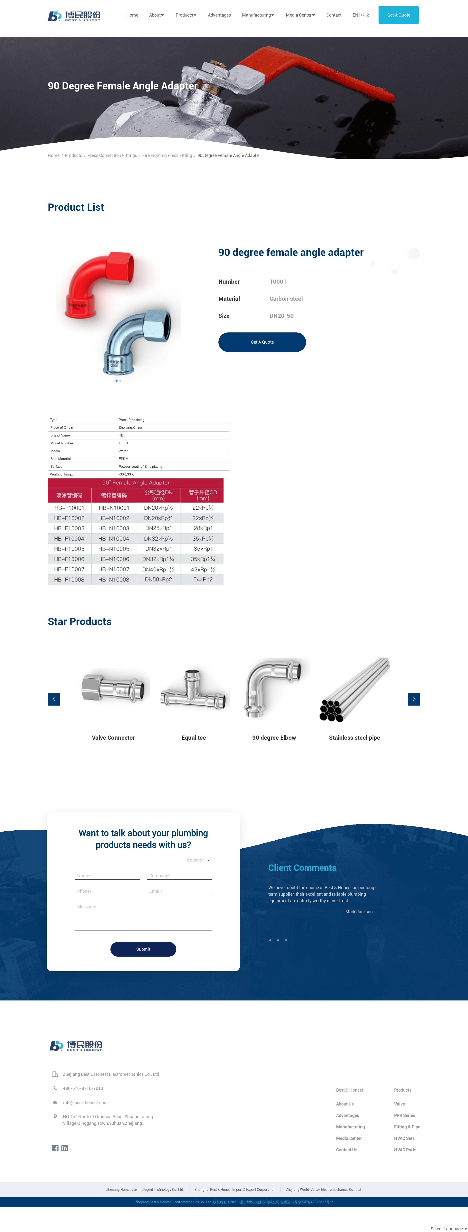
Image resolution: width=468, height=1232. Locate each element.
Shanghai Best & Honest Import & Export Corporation (235, 1190)
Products (184, 15)
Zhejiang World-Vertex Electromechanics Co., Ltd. (324, 1190)
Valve (399, 1103)
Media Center (299, 15)
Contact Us (346, 1149)
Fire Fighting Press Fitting (167, 155)
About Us (345, 1103)
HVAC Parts (405, 1149)
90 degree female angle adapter (228, 155)
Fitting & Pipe (407, 1126)
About (155, 15)
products (73, 155)
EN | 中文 (361, 15)
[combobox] (143, 860)
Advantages (219, 15)
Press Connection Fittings (112, 155)
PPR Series (404, 1115)
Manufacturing (256, 15)
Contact (333, 15)
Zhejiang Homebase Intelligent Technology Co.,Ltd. (145, 1190)
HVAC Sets (404, 1138)
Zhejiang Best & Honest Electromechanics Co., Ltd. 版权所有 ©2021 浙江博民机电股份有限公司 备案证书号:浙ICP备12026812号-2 (234, 1202)
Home (132, 15)
